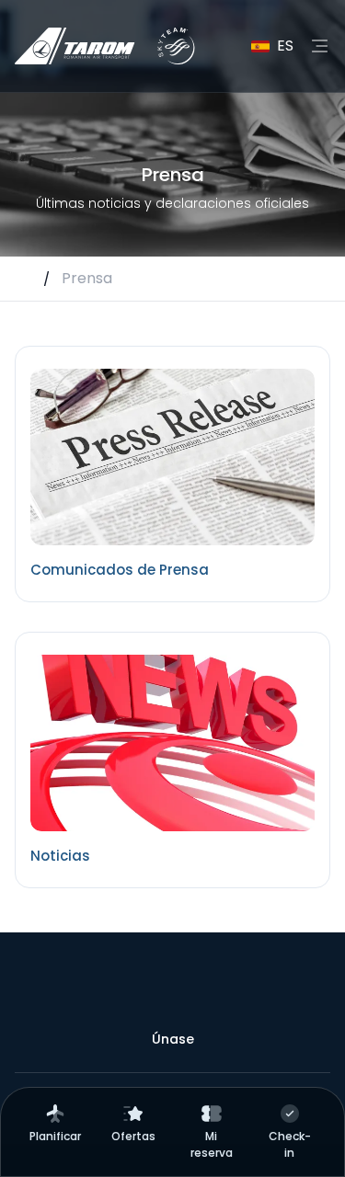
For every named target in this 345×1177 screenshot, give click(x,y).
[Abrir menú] (319, 46)
